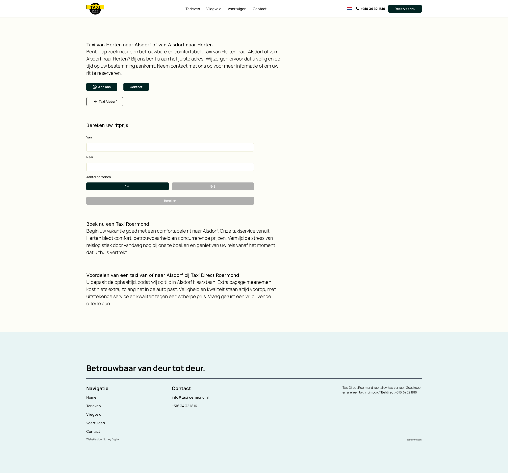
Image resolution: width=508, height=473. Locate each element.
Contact (260, 8)
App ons (104, 87)
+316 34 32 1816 (184, 405)
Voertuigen (237, 8)
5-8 (212, 186)
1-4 (127, 186)
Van (89, 137)
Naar (89, 157)
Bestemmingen (414, 439)
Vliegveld (213, 8)
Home (91, 397)
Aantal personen (98, 177)
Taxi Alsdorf (108, 101)
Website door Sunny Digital (102, 439)
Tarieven (193, 8)
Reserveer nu (405, 9)
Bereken (170, 201)
